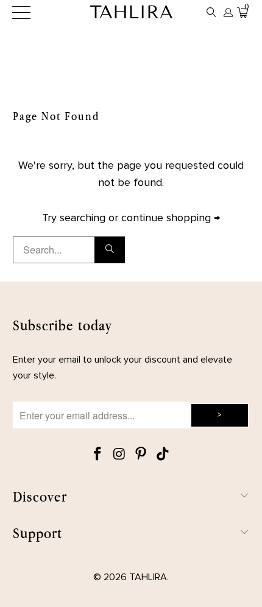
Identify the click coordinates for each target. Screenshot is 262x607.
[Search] (211, 12)
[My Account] (227, 12)
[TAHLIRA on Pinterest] (141, 455)
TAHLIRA (131, 12)
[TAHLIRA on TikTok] (163, 455)
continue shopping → (170, 218)
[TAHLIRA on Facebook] (98, 455)
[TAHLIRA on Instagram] (119, 455)
